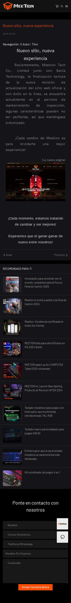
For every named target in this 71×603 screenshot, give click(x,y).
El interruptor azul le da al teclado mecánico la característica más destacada (43, 454)
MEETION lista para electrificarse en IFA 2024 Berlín (45, 345)
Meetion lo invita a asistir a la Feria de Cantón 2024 (45, 302)
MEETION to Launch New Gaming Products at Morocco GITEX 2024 (44, 388)
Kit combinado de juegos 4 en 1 (42, 472)
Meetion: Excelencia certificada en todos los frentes (44, 323)
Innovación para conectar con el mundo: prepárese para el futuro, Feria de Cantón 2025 (44, 282)
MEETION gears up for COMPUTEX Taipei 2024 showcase (44, 366)
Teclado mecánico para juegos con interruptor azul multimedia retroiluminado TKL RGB (44, 411)
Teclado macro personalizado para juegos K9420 (44, 431)
